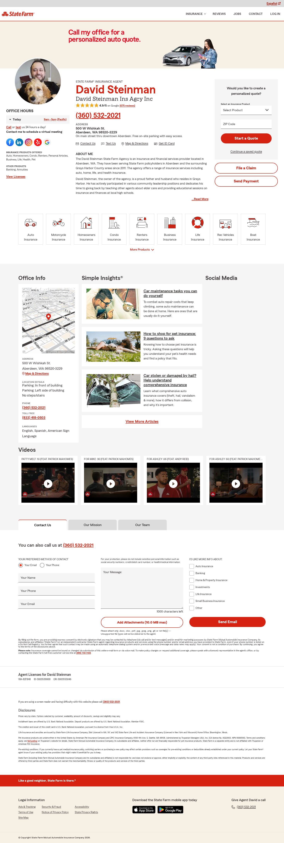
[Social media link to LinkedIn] (19, 142)
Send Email (227, 622)
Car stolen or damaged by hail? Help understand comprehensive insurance (170, 380)
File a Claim (246, 168)
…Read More (200, 199)
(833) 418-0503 (33, 417)
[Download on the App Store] (144, 809)
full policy (32, 741)
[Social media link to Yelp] (38, 142)
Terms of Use (25, 812)
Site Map (23, 817)
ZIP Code (229, 124)
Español (272, 3)
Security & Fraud (51, 807)
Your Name (28, 577)
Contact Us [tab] (42, 525)
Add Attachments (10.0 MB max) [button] (142, 622)
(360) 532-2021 (98, 115)
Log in (275, 13)
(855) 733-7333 (83, 653)
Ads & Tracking (27, 807)
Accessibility (82, 807)
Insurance (194, 13)
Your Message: (112, 572)
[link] (18, 14)
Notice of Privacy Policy (55, 812)
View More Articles (142, 422)
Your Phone (52, 565)
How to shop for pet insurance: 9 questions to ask (170, 336)
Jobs (237, 13)
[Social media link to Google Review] (47, 142)
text (18, 127)
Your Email (31, 565)
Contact (256, 13)
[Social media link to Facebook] (10, 142)
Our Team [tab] (142, 525)
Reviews (219, 13)
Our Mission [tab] (93, 525)
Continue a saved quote (246, 151)
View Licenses (15, 176)
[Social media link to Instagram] (28, 142)
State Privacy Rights (86, 812)
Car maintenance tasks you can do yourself (170, 293)
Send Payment (246, 181)
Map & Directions (37, 373)
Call (8, 127)
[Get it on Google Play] (170, 809)
